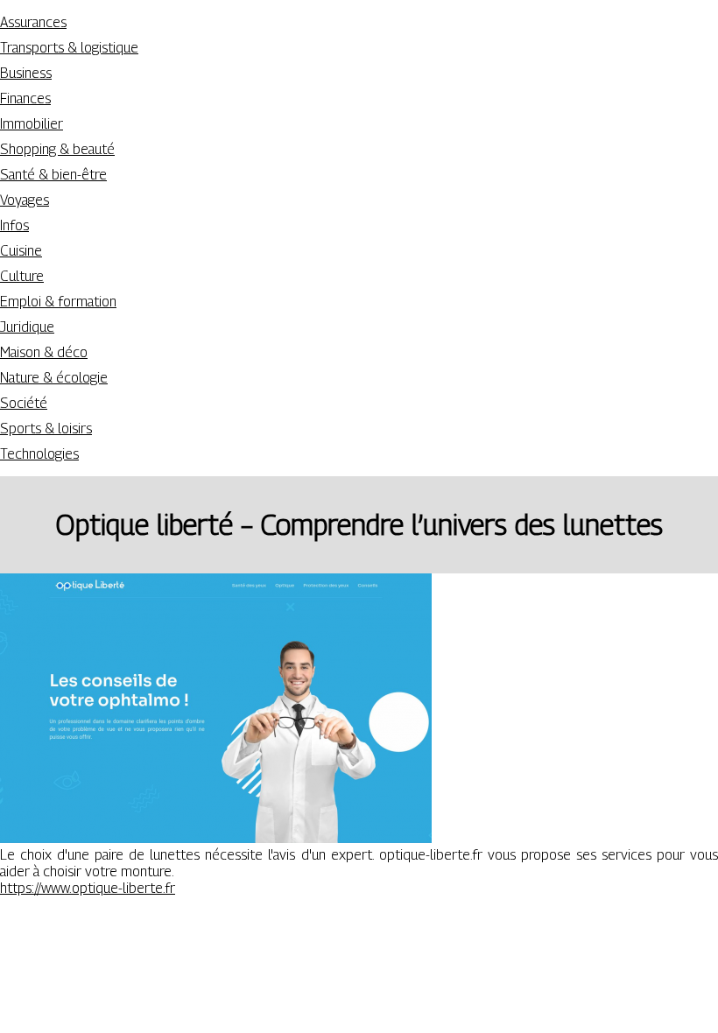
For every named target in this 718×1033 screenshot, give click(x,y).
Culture (22, 276)
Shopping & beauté (57, 149)
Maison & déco (44, 352)
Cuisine (21, 250)
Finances (25, 98)
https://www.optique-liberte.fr (87, 888)
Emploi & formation (58, 301)
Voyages (24, 200)
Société (23, 403)
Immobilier (31, 124)
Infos (14, 225)
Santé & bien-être (53, 174)
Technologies (39, 454)
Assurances (33, 22)
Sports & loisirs (46, 428)
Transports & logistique (69, 47)
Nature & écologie (54, 377)
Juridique (27, 327)
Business (26, 73)
